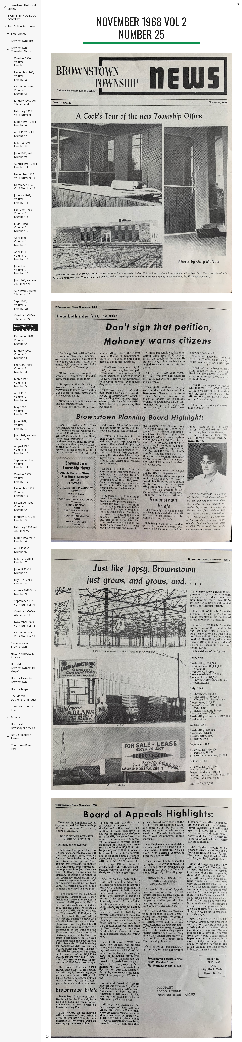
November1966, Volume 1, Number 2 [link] (24, 76)
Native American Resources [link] (21, 736)
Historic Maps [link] (19, 689)
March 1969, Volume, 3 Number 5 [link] (21, 382)
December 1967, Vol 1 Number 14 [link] (24, 186)
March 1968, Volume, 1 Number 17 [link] (21, 227)
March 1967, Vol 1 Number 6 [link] (25, 123)
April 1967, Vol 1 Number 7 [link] (24, 134)
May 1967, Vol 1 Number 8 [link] (23, 144)
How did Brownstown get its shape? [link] (23, 667)
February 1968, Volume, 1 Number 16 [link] (23, 213)
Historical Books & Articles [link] (22, 655)
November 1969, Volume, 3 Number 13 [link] (24, 492)
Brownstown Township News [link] (21, 49)
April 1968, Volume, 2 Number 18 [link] (21, 255)
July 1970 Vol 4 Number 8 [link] (23, 581)
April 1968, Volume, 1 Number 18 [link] (21, 241)
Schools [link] (15, 717)
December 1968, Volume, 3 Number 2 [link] (24, 340)
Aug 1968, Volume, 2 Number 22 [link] (25, 292)
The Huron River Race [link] (21, 747)
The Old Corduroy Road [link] (22, 708)
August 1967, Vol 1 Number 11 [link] (25, 165)
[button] (238, 5)
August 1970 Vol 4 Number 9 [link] (25, 592)
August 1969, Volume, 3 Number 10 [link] (22, 449)
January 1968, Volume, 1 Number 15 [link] (22, 199)
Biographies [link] (18, 33)
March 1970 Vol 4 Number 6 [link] (24, 539)
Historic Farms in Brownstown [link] (21, 680)
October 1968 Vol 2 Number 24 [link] (24, 317)
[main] (141, 29)
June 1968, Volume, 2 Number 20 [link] (21, 269)
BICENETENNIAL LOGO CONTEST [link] (22, 17)
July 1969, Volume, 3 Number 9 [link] (25, 437)
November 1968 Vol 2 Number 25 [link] (24, 327)
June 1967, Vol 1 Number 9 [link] (24, 155)
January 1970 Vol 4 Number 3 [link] (25, 518)
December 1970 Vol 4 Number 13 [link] (24, 634)
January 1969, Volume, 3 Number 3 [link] (22, 354)
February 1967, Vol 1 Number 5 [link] (23, 113)
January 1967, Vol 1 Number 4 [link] (25, 102)
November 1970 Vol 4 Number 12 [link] (24, 623)
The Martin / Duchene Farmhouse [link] (24, 697)
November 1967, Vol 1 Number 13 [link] (24, 176)
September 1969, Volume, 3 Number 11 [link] (24, 463)
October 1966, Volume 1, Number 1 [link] (22, 61)
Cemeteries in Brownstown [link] (19, 644)
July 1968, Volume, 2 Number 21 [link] (25, 282)
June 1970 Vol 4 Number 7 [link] (23, 571)
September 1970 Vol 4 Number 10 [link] (24, 602)
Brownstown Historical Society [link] (22, 7)
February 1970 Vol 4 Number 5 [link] (25, 529)
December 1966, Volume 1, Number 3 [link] (24, 90)
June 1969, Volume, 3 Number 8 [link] (20, 425)
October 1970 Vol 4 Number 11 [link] (24, 613)
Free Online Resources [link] (21, 26)
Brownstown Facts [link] (22, 41)
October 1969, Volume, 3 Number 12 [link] (22, 477)
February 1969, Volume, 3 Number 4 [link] (23, 368)
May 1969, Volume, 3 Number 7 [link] (20, 410)
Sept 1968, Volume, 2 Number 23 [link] (21, 304)
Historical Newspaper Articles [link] (23, 726)
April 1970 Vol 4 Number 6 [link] (23, 550)
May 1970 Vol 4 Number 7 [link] (23, 560)
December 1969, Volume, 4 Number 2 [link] (24, 506)
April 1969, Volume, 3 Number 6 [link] (20, 396)
